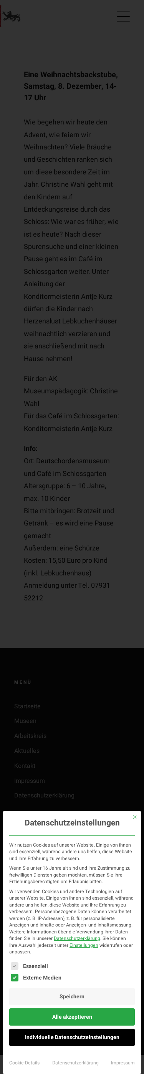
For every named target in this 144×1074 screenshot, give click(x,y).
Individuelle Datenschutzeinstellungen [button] (72, 1037)
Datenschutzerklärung (77, 938)
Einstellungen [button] (84, 945)
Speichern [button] (72, 997)
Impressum (123, 1062)
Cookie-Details (24, 1062)
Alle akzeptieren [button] (72, 1017)
